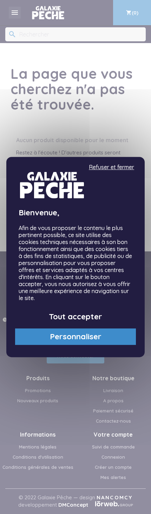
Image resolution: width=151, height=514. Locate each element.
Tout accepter (75, 316)
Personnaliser (75, 336)
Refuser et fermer (111, 167)
